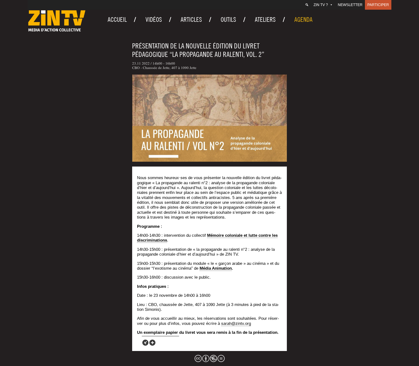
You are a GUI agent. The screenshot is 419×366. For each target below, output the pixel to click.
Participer (378, 5)
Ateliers (265, 19)
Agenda (303, 19)
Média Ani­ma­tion (216, 268)
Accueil (117, 19)
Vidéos (153, 19)
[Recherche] (307, 5)
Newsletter (350, 5)
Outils (228, 19)
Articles (191, 19)
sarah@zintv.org (236, 323)
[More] (152, 343)
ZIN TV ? (321, 5)
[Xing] (145, 343)
